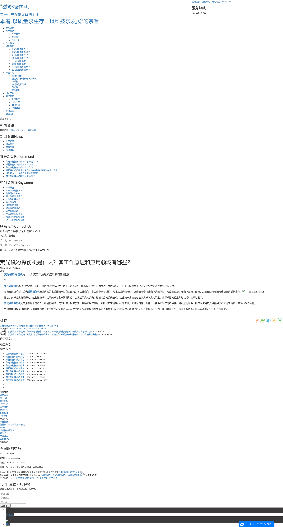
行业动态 (16, 102)
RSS (224, 1)
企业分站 (206, 1)
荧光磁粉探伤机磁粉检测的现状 (20, 176)
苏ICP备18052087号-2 (69, 471)
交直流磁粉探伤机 (20, 63)
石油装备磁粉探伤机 (21, 69)
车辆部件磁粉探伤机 (21, 66)
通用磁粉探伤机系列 (21, 57)
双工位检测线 (12, 211)
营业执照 (10, 42)
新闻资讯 (10, 96)
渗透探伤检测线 (19, 84)
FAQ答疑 (16, 107)
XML (230, 1)
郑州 (32, 478)
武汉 (36, 478)
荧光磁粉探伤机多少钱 (47, 325)
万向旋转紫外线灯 (14, 196)
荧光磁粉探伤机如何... (16, 380)
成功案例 (10, 93)
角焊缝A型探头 (13, 193)
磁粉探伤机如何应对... (16, 368)
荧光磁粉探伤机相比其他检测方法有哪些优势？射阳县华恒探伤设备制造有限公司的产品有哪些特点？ (54, 334)
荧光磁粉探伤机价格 (9, 325)
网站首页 (10, 28)
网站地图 (216, 1)
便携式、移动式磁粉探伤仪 (24, 78)
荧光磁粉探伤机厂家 (28, 325)
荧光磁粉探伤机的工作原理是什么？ (22, 161)
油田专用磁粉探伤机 (15, 219)
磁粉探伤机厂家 (75, 475)
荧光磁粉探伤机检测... (16, 353)
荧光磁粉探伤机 (60, 475)
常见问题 (16, 105)
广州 (46, 478)
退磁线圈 (10, 187)
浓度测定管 (11, 202)
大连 (18, 478)
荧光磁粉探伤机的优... (16, 365)
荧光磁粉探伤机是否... (16, 377)
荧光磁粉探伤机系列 (21, 48)
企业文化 (16, 40)
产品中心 (10, 72)
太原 (13, 478)
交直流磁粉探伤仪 (14, 213)
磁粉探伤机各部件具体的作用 (19, 164)
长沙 (41, 478)
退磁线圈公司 (12, 205)
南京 (22, 478)
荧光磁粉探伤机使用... (16, 371)
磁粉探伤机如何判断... (16, 356)
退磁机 (15, 81)
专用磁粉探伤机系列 (21, 54)
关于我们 (10, 31)
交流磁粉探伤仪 (13, 199)
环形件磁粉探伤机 (20, 60)
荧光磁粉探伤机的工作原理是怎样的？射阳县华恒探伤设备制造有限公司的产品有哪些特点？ (50, 331)
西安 (55, 478)
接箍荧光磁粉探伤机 (15, 216)
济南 (27, 478)
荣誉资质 (16, 37)
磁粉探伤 (10, 45)
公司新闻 (16, 99)
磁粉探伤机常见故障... (16, 374)
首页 (13, 129)
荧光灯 (15, 87)
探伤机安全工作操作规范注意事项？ (22, 173)
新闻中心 (4, 409)
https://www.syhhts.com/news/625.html (28, 328)
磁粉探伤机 (17, 75)
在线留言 (10, 110)
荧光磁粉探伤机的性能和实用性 (20, 167)
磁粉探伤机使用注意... (16, 359)
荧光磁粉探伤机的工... (16, 362)
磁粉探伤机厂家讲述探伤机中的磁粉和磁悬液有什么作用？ (33, 170)
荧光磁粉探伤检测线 (21, 51)
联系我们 (10, 113)
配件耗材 (16, 90)
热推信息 (196, 1)
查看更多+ (4, 439)
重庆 (51, 478)
